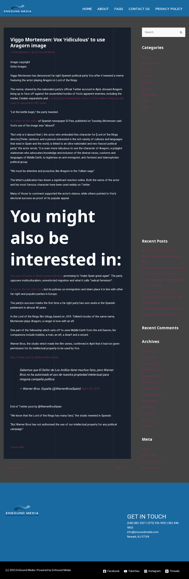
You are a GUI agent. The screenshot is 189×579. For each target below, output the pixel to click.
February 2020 (150, 363)
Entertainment (20, 52)
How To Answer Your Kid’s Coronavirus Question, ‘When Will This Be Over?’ (162, 297)
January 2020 (150, 369)
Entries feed (149, 455)
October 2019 (150, 388)
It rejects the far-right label (26, 289)
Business (147, 57)
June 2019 (148, 413)
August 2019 (149, 401)
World (145, 107)
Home (87, 9)
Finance (146, 69)
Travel (145, 101)
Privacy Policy (169, 9)
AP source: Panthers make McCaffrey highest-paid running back (161, 256)
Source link (17, 447)
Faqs (118, 9)
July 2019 (147, 407)
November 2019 (151, 382)
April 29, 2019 (90, 388)
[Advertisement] (165, 173)
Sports (146, 88)
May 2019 (148, 419)
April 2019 (148, 426)
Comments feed (152, 461)
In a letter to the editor (23, 121)
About (103, 9)
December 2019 (151, 376)
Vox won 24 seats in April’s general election (36, 275)
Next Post (122, 467)
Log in (145, 449)
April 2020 (148, 351)
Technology (149, 94)
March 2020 (149, 357)
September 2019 (152, 394)
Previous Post (14, 467)
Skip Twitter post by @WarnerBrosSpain (34, 357)
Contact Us (139, 9)
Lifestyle (147, 76)
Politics (146, 82)
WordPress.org (151, 467)
